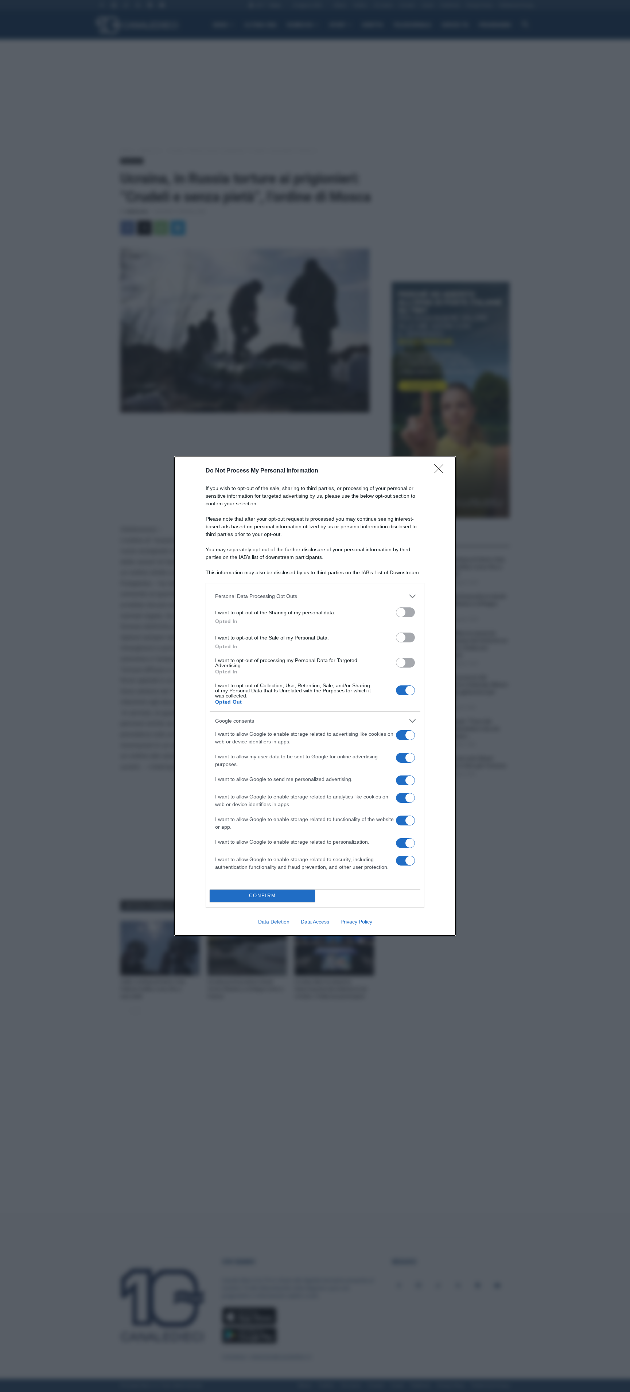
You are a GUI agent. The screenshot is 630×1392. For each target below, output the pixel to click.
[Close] (441, 471)
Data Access (315, 922)
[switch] (405, 612)
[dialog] (315, 696)
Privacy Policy (356, 922)
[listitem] (315, 596)
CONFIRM (262, 895)
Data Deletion (273, 922)
